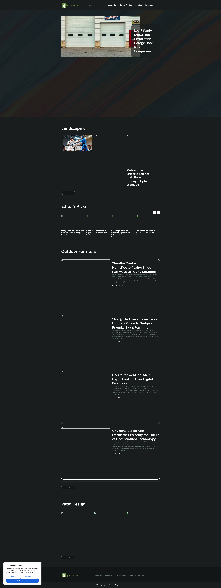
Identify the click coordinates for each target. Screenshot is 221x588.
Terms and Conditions (136, 575)
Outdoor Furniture (126, 5)
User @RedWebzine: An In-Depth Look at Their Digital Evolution (132, 379)
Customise (13, 577)
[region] (22, 573)
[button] (158, 212)
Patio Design (100, 5)
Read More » (118, 286)
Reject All (30, 577)
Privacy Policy (121, 575)
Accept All (22, 581)
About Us (138, 5)
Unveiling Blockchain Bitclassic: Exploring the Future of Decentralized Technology (70, 234)
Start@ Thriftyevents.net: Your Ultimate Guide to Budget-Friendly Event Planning (134, 323)
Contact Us (149, 5)
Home (90, 5)
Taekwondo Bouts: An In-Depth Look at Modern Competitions (96, 233)
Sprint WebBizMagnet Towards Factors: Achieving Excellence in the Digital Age (147, 233)
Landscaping (112, 5)
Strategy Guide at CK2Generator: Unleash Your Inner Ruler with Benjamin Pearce (122, 234)
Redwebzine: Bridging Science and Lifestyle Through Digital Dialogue (138, 177)
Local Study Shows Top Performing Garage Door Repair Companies (143, 41)
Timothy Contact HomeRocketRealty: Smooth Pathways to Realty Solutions (134, 267)
